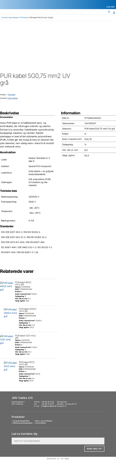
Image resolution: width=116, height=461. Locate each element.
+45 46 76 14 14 (47, 402)
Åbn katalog (13, 98)
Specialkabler (14, 17)
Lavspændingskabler (21, 421)
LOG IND (110, 7)
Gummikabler (40, 423)
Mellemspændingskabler (23, 423)
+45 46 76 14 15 (47, 404)
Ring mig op (94, 448)
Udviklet (51, 458)
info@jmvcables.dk (48, 406)
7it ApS (65, 458)
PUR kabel (24, 17)
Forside (4, 17)
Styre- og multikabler (43, 421)
